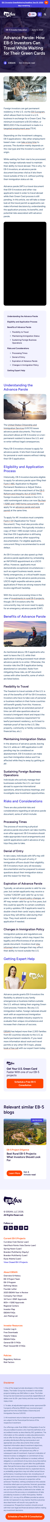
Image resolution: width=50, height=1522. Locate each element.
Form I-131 (8, 520)
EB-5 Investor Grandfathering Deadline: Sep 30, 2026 (22, 2)
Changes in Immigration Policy (25, 365)
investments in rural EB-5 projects (27, 598)
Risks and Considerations (18, 348)
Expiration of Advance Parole (24, 361)
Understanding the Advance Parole (22, 316)
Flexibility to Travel (20, 332)
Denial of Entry (18, 357)
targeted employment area (17, 128)
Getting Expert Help (16, 370)
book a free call (11, 1048)
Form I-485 (9, 483)
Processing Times (19, 353)
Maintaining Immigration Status (25, 336)
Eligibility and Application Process (22, 322)
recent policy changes (30, 898)
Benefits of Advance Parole (19, 327)
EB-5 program (38, 111)
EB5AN (7, 1031)
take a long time (29, 142)
